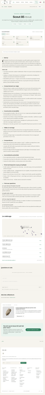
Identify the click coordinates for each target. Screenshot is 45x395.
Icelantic (5, 6)
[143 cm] (27, 36)
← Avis (2, 341)
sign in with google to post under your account (10, 289)
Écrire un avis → (13, 297)
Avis (2, 6)
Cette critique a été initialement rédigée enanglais (11, 51)
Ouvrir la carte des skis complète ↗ (9, 260)
